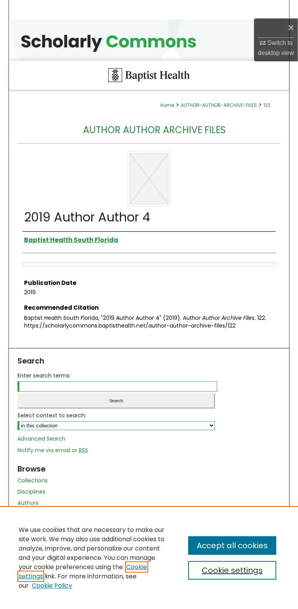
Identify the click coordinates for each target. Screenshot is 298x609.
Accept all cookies (232, 545)
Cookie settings (232, 570)
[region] (149, 557)
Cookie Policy (52, 585)
